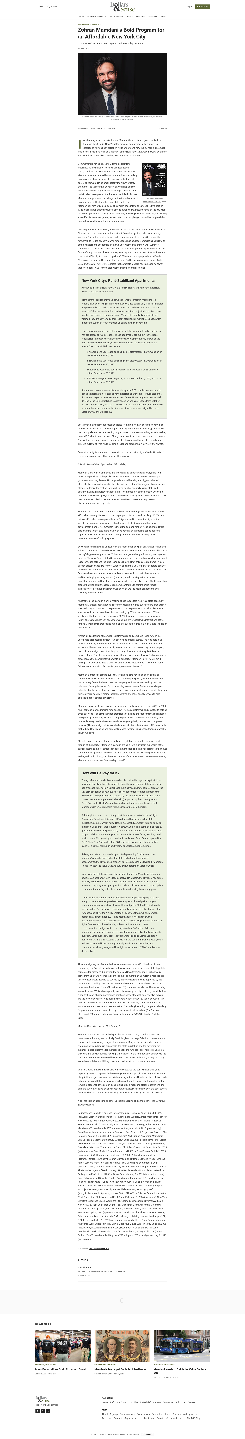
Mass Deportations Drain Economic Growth (61, 1369)
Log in (189, 6)
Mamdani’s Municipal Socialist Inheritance (120, 1369)
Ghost (129, 1434)
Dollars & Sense (105, 1434)
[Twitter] (43, 1411)
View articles (84, 1276)
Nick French (83, 48)
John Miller (40, 1374)
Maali (136, 1434)
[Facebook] (37, 1411)
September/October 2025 (89, 25)
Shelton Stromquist (103, 1374)
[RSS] (48, 1411)
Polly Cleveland (161, 1377)
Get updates (202, 6)
